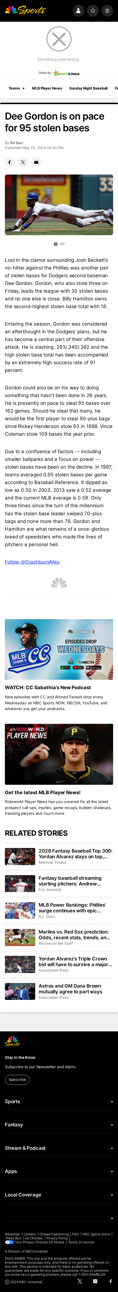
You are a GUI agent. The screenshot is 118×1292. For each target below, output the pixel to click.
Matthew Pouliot (52, 862)
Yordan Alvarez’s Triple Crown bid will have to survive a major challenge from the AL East (73, 961)
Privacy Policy (57, 1238)
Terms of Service (81, 1242)
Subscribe (17, 1079)
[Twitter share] (23, 162)
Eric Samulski (50, 889)
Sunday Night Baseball (88, 88)
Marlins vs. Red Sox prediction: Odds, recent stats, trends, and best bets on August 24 (74, 934)
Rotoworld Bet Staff (56, 943)
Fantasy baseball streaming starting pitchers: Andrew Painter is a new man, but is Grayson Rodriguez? (70, 881)
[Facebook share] (10, 162)
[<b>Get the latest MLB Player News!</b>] (59, 754)
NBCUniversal (36, 1251)
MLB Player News (47, 88)
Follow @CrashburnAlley (32, 562)
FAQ (75, 1234)
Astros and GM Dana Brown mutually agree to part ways (70, 988)
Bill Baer (16, 143)
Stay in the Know (20, 1057)
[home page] (25, 10)
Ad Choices (34, 1238)
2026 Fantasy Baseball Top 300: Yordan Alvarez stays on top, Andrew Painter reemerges (76, 853)
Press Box (13, 1238)
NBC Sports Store (96, 1234)
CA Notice (57, 1242)
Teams (14, 88)
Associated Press (54, 970)
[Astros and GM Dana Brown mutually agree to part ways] (20, 991)
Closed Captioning (54, 1234)
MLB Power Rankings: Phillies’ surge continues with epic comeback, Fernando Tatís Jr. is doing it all (75, 907)
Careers (29, 1234)
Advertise (12, 1234)
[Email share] (36, 162)
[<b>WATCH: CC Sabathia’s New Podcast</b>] (59, 649)
